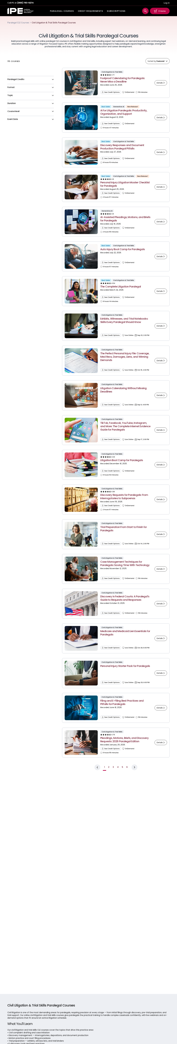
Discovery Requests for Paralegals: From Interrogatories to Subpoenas (124, 496)
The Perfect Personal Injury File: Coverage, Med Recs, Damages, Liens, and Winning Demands (124, 357)
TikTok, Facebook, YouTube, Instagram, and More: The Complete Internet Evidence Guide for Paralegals (125, 426)
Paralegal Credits (15, 79)
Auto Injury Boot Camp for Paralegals (122, 249)
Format (11, 87)
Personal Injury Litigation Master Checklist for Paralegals (125, 184)
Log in (167, 2)
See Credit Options (112, 92)
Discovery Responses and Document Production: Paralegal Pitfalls (122, 146)
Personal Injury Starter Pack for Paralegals (125, 666)
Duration (11, 103)
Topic (10, 95)
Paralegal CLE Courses (18, 22)
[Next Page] (134, 767)
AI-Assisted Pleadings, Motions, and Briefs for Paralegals (125, 218)
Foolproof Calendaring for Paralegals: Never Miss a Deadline (122, 79)
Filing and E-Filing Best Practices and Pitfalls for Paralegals (122, 702)
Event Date (12, 119)
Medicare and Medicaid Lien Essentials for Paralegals (125, 632)
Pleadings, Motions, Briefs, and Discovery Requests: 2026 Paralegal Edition (124, 739)
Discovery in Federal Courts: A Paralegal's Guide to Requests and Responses (124, 598)
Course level (13, 111)
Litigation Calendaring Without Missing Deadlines (123, 389)
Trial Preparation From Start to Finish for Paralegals (123, 528)
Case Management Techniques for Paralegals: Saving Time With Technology (125, 563)
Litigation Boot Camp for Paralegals (121, 460)
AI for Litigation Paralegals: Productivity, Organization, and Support (123, 112)
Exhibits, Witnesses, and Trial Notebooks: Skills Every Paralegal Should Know (124, 320)
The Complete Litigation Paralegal (120, 286)
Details (160, 83)
